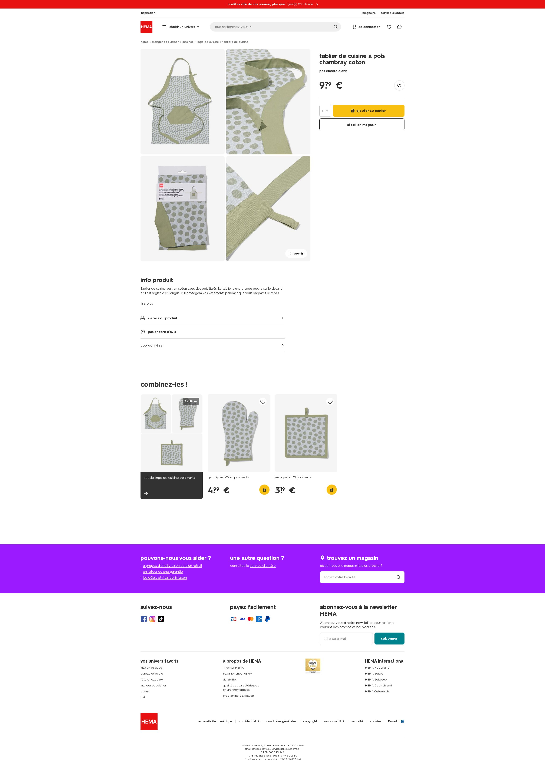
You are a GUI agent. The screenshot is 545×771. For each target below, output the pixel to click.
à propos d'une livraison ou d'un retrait (172, 566)
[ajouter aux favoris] (399, 85)
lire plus (147, 303)
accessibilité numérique (215, 721)
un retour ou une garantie (163, 572)
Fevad (392, 721)
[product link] (239, 433)
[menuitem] (148, 13)
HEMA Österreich (377, 691)
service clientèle (263, 566)
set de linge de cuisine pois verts (169, 478)
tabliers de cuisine (235, 42)
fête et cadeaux (152, 679)
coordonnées (151, 345)
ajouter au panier (371, 111)
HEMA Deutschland (378, 685)
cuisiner (187, 42)
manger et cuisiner (165, 42)
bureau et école (152, 673)
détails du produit (162, 318)
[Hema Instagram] (152, 619)
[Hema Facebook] (144, 619)
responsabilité (334, 721)
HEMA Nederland (377, 667)
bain (143, 697)
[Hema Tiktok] (161, 619)
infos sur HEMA (233, 667)
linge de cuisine (208, 42)
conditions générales (281, 721)
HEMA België (374, 673)
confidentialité (249, 721)
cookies (375, 721)
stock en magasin (362, 125)
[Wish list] (389, 27)
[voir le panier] (399, 27)
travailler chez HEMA (237, 673)
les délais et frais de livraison (165, 577)
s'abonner (389, 638)
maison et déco (151, 667)
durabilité (229, 679)
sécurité (357, 721)
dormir (145, 691)
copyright (310, 721)
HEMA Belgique (376, 679)
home (145, 42)
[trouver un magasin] (398, 577)
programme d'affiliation (238, 696)
